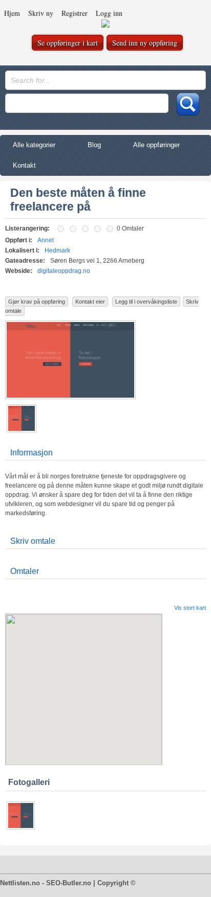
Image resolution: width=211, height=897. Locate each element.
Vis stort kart (190, 608)
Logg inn (109, 13)
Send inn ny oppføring (144, 43)
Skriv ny (40, 13)
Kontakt (24, 165)
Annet (45, 240)
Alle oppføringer (156, 145)
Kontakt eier (90, 301)
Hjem (12, 13)
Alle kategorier (34, 145)
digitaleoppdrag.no (63, 270)
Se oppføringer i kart (67, 43)
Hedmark (57, 250)
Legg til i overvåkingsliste (146, 301)
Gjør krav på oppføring (36, 301)
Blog (94, 145)
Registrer (74, 13)
